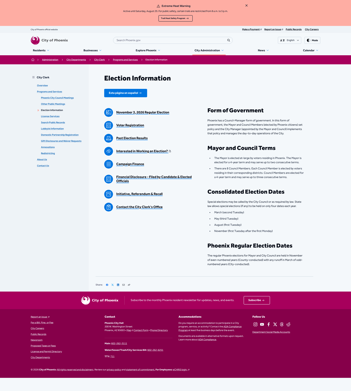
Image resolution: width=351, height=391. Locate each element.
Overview (42, 85)
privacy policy (114, 370)
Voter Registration (130, 125)
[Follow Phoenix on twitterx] (275, 324)
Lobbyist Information (52, 129)
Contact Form (141, 330)
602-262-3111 (119, 343)
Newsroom (37, 340)
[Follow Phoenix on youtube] (262, 324)
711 (112, 356)
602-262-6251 (155, 350)
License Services (50, 116)
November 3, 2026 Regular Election (142, 112)
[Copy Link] (129, 285)
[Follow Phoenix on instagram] (255, 324)
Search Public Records (53, 123)
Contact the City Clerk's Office (139, 207)
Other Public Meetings (53, 104)
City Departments (40, 357)
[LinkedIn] (118, 285)
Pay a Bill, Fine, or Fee (42, 322)
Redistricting (48, 153)
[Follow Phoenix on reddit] (288, 324)
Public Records (38, 334)
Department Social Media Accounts (271, 332)
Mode (315, 40)
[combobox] (173, 40)
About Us (42, 160)
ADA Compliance (207, 340)
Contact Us (43, 166)
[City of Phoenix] (49, 40)
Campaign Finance (130, 164)
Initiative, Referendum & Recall (139, 194)
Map (129, 330)
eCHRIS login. (180, 370)
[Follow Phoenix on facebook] (269, 324)
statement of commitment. (140, 370)
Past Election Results (132, 138)
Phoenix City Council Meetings (57, 98)
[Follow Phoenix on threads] (282, 324)
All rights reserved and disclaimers (75, 370)
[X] (112, 285)
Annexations (48, 147)
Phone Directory (159, 330)
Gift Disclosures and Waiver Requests (61, 141)
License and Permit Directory (46, 351)
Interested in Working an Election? (142, 151)
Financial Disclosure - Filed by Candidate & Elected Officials (154, 179)
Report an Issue (39, 317)
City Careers (37, 328)
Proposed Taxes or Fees (43, 346)
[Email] (123, 285)
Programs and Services (49, 92)
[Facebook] (107, 285)
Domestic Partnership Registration (60, 135)
